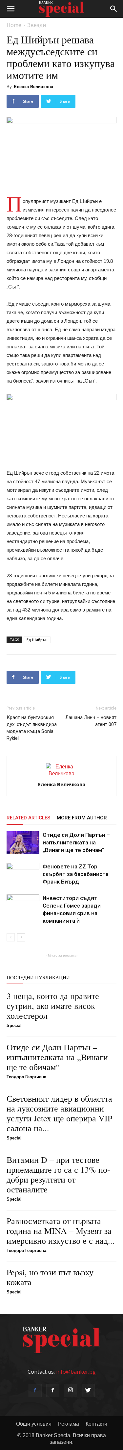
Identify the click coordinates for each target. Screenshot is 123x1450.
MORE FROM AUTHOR (82, 818)
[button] (114, 9)
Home (14, 25)
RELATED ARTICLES (28, 818)
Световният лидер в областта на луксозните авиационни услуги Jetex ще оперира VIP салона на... (59, 1113)
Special (14, 1025)
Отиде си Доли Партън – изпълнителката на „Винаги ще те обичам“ (76, 842)
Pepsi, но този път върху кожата (50, 1277)
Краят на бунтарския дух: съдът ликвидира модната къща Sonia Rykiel (32, 727)
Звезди (37, 25)
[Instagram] (70, 1390)
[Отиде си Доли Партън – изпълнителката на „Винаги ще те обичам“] (23, 842)
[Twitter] (88, 1390)
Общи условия (33, 1424)
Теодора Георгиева (26, 1076)
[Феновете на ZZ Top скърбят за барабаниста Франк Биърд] (23, 874)
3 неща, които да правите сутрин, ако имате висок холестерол (53, 1005)
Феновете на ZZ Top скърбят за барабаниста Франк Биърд (76, 874)
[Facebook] (35, 1390)
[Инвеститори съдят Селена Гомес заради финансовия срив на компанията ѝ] (23, 905)
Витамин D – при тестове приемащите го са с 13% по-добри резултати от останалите (58, 1174)
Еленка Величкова (33, 86)
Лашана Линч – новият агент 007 (90, 720)
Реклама (68, 1424)
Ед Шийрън (37, 639)
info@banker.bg (76, 1371)
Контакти (96, 1424)
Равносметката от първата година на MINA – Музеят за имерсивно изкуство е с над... (61, 1230)
